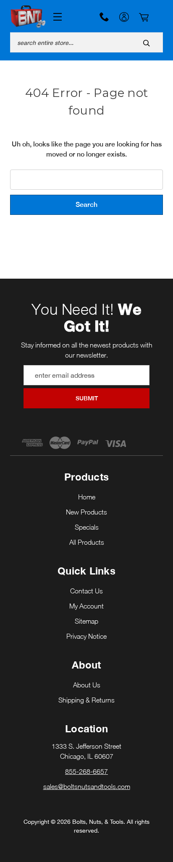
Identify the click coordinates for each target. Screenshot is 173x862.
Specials (87, 527)
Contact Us (86, 591)
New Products (86, 512)
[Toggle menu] (56, 17)
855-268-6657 (104, 16)
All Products (86, 542)
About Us (86, 685)
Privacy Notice (86, 636)
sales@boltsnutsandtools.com (86, 786)
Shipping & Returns (86, 700)
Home (86, 497)
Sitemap (86, 621)
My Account (124, 18)
